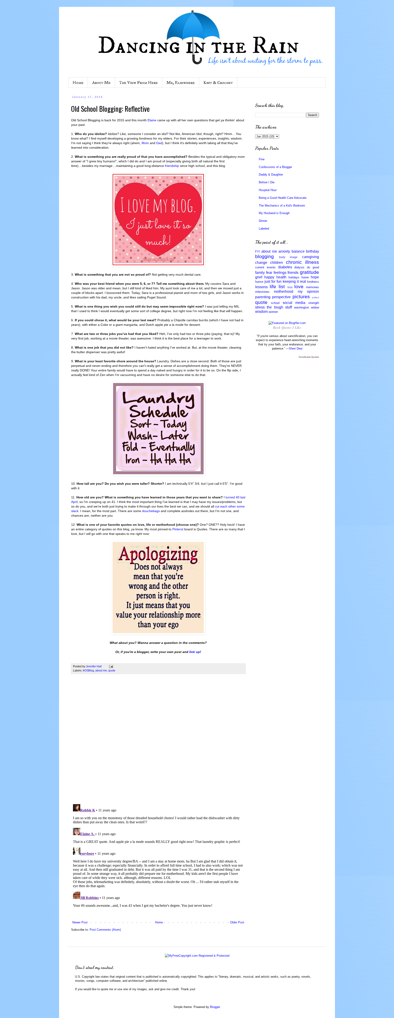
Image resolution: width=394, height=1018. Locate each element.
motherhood (283, 291)
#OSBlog (88, 670)
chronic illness (302, 262)
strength (313, 303)
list (282, 286)
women (273, 311)
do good (313, 267)
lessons (261, 287)
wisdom (261, 311)
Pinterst (178, 529)
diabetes (285, 267)
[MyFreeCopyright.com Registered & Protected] (197, 955)
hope (315, 277)
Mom (146, 143)
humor (259, 281)
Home (78, 82)
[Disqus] (158, 741)
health (281, 277)
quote (111, 670)
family (260, 273)
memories (312, 287)
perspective (281, 297)
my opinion (308, 291)
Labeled (264, 228)
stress (260, 307)
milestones (262, 291)
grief (258, 277)
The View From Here (138, 82)
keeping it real (294, 281)
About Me (101, 82)
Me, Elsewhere (180, 82)
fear (269, 273)
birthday (312, 251)
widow (315, 307)
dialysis (299, 267)
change (261, 262)
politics (315, 297)
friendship (172, 166)
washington (301, 307)
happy (269, 277)
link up (194, 652)
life (273, 286)
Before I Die (267, 182)
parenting (262, 297)
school (275, 303)
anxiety (284, 251)
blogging (264, 256)
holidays (293, 277)
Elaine (152, 120)
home (305, 277)
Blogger (215, 1007)
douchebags (151, 511)
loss (290, 287)
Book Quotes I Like (287, 327)
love (298, 286)
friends (293, 273)
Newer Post (80, 922)
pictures (301, 296)
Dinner (263, 221)
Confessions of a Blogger (275, 167)
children (276, 262)
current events (265, 267)
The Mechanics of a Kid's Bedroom (282, 205)
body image (288, 257)
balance (298, 251)
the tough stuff (279, 307)
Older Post (237, 922)
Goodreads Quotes (309, 357)
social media (294, 303)
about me (101, 670)
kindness (313, 281)
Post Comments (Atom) (105, 929)
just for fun (273, 281)
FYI (257, 251)
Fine (261, 159)
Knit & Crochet (218, 82)
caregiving (310, 257)
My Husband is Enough (274, 213)
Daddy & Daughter (271, 174)
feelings (280, 273)
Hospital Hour (268, 190)
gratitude (309, 272)
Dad (159, 143)
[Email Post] (111, 666)
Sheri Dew (295, 348)
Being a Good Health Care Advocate (282, 197)
